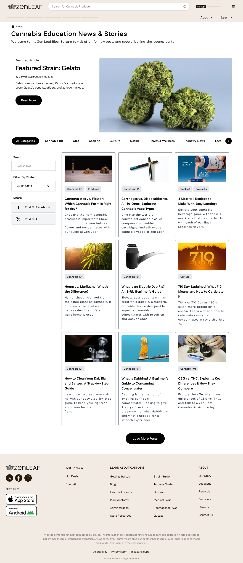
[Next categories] (228, 141)
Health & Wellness (162, 141)
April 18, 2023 (45, 76)
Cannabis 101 (54, 141)
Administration (119, 508)
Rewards (204, 491)
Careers (204, 507)
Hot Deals (72, 476)
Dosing (134, 141)
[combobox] (117, 6)
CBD (76, 141)
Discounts (205, 499)
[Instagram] (28, 478)
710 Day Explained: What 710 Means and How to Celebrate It (201, 291)
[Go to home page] (29, 467)
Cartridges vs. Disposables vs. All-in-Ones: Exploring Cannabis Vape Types (145, 203)
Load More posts (145, 438)
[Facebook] (19, 478)
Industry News (195, 141)
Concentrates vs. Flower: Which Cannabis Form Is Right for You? (88, 203)
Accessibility (100, 552)
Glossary (159, 492)
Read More (31, 100)
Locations (205, 484)
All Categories (25, 141)
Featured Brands (121, 492)
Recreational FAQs (165, 508)
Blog (113, 484)
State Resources (120, 516)
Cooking (94, 141)
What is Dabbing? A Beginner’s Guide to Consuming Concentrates (145, 383)
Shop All (71, 484)
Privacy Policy (118, 552)
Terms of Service (140, 552)
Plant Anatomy (119, 500)
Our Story (205, 476)
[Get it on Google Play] (29, 511)
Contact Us (206, 515)
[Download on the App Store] (29, 499)
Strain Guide (162, 476)
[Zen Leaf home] (25, 6)
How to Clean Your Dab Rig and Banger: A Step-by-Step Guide (87, 383)
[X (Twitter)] (10, 478)
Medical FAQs (162, 500)
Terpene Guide (163, 484)
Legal (218, 141)
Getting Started (120, 476)
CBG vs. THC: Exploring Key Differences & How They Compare (199, 383)
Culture (115, 141)
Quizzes (158, 516)
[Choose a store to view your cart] (233, 6)
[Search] (184, 6)
